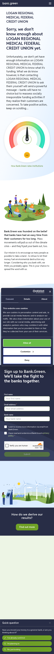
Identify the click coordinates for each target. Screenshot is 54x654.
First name (8, 394)
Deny (27, 360)
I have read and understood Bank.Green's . (28, 434)
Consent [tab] (10, 299)
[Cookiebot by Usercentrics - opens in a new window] (33, 291)
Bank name (8, 415)
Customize (25, 351)
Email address (10, 404)
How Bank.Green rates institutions (27, 166)
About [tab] (44, 299)
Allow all (27, 343)
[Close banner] (50, 291)
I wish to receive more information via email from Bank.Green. (28, 428)
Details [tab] (27, 299)
